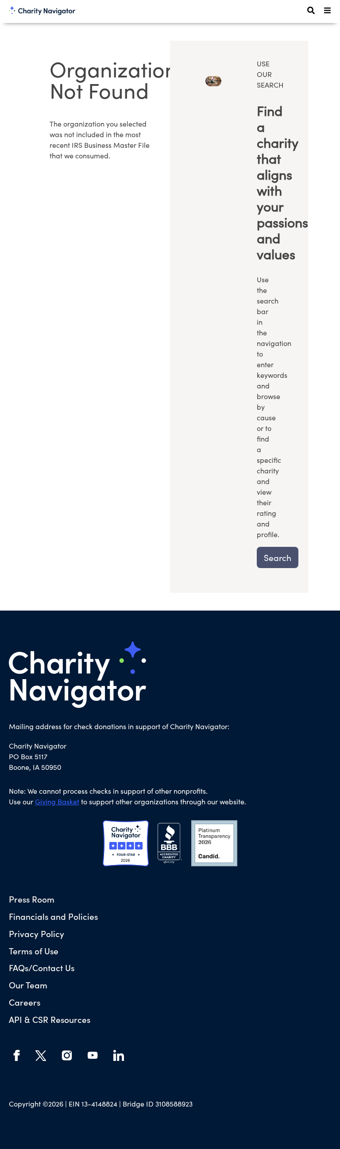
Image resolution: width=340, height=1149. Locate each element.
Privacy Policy (36, 933)
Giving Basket (57, 801)
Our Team (28, 985)
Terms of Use (33, 951)
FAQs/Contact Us (41, 967)
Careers (24, 1002)
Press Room (31, 899)
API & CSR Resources (49, 1019)
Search (277, 557)
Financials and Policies (53, 916)
